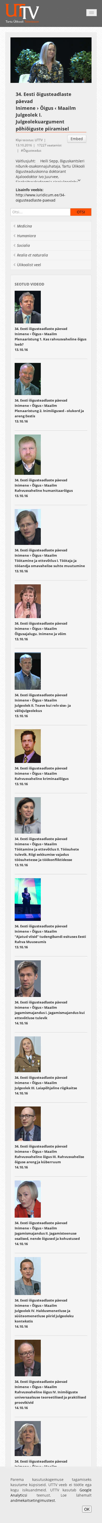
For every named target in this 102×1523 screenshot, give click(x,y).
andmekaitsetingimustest (32, 1500)
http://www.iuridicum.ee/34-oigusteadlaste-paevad (40, 197)
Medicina (24, 226)
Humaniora (26, 235)
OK (86, 1509)
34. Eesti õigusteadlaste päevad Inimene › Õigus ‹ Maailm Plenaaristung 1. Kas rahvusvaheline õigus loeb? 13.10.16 (50, 339)
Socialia (23, 245)
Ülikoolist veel (29, 264)
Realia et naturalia (32, 255)
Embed (77, 138)
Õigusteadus (32, 150)
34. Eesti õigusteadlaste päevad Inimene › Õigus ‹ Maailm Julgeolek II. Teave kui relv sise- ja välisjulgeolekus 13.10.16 (43, 705)
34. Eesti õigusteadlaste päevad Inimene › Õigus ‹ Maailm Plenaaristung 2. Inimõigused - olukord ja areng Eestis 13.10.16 (49, 411)
